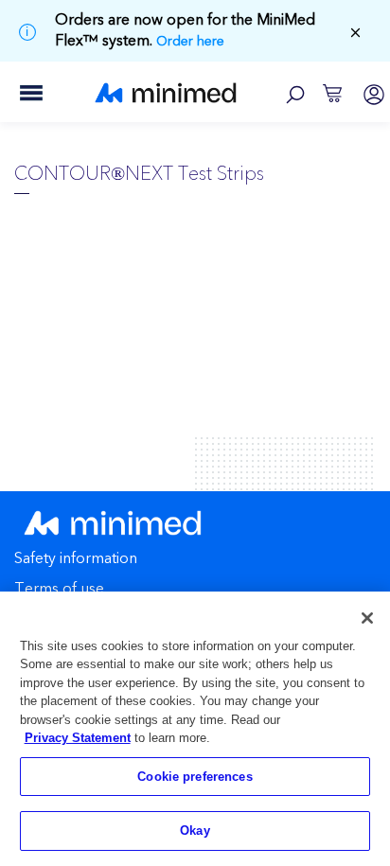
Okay (195, 830)
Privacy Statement (78, 738)
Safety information (75, 560)
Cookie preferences (194, 776)
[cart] (332, 91)
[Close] (367, 618)
